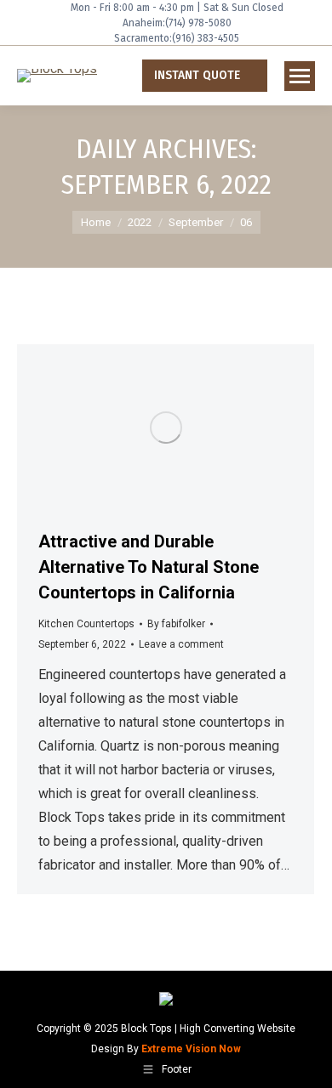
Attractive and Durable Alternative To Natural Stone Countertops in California (148, 567)
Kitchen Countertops (86, 624)
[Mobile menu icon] (299, 76)
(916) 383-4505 (205, 38)
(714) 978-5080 (198, 23)
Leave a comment (181, 644)
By (176, 624)
